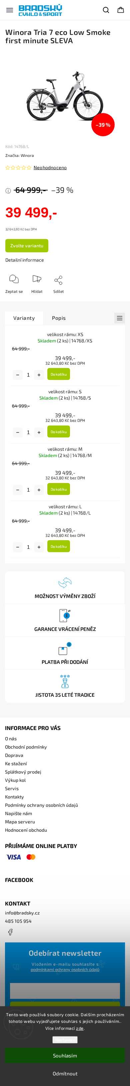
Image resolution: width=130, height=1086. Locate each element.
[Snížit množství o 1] (18, 375)
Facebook (10, 932)
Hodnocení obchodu (26, 830)
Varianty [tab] (24, 318)
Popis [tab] (59, 318)
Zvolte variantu (26, 245)
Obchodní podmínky (26, 747)
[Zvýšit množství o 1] (39, 375)
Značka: (19, 155)
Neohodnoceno (50, 167)
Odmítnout (65, 1073)
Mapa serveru (20, 821)
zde (80, 1028)
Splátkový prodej (23, 772)
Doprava (14, 755)
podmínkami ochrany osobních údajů (65, 969)
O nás (11, 738)
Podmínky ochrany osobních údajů (41, 805)
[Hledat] (106, 10)
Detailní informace (24, 260)
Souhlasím (65, 1055)
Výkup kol (15, 780)
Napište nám (18, 813)
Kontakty (14, 796)
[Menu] (9, 10)
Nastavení (65, 1039)
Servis (12, 788)
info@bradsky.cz (22, 912)
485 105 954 (18, 921)
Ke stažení (16, 763)
